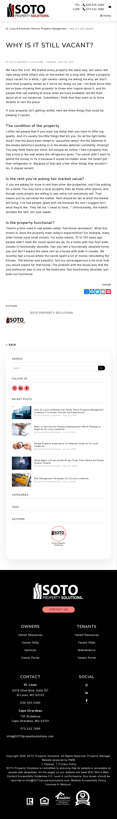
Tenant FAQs (86, 642)
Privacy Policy (67, 764)
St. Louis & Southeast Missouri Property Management (36, 28)
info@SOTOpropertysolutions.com (30, 736)
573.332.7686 (95, 9)
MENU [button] (107, 15)
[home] (28, 10)
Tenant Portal (86, 657)
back (12, 344)
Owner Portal (30, 657)
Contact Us (58, 609)
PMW (71, 759)
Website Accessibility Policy (88, 780)
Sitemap (49, 764)
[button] (107, 7)
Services (30, 650)
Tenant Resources (86, 635)
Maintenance (87, 650)
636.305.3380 (95, 5)
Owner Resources (30, 635)
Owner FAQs (30, 642)
